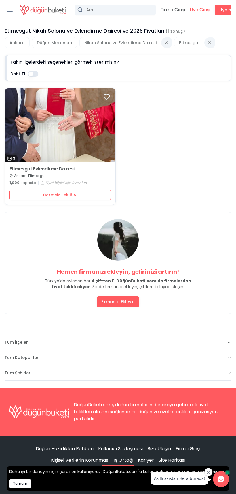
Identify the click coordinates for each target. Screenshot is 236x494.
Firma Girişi (172, 9)
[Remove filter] (166, 42)
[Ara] (115, 10)
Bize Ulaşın (159, 448)
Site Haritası (172, 460)
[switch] (33, 74)
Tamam (20, 483)
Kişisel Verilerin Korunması (80, 460)
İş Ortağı (123, 460)
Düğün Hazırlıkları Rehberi (65, 448)
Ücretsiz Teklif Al (60, 195)
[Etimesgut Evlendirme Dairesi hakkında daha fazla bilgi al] (60, 125)
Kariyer (146, 460)
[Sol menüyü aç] (10, 10)
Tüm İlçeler (16, 342)
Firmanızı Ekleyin (118, 302)
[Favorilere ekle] (107, 97)
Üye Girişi (200, 9)
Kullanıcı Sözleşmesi (120, 448)
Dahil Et (18, 74)
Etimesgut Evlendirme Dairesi (42, 169)
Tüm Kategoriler (22, 357)
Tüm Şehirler (18, 373)
